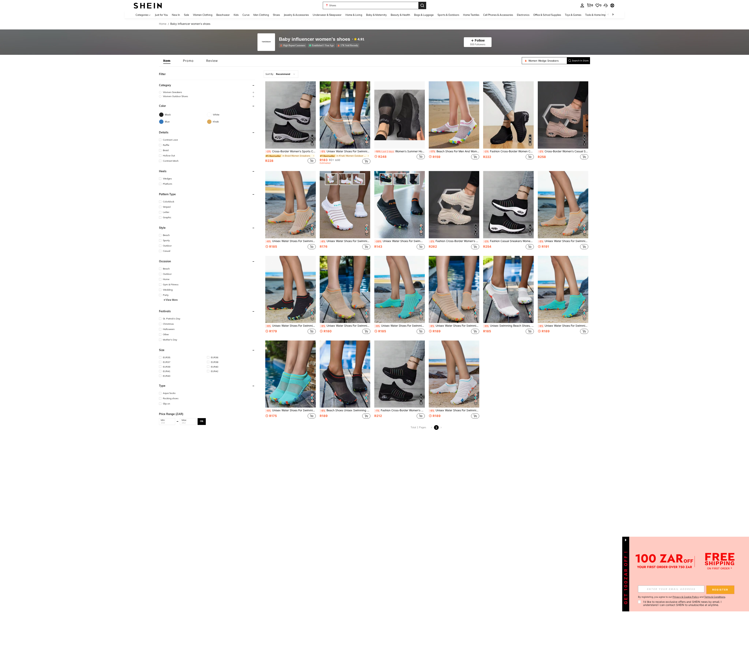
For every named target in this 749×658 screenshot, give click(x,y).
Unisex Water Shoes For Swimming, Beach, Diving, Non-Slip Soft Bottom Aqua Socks (345, 241)
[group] (207, 92)
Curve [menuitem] (245, 14)
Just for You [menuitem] (161, 14)
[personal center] (582, 5)
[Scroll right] (612, 15)
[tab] (166, 61)
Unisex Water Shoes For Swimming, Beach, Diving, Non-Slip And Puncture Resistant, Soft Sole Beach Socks (400, 241)
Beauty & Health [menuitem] (400, 14)
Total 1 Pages (418, 427)
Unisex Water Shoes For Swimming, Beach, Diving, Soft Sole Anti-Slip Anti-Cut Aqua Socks (345, 151)
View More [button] (172, 299)
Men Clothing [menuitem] (261, 14)
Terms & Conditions (714, 596)
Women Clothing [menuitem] (202, 14)
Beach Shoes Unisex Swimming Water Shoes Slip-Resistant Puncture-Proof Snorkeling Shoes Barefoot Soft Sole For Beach (345, 410)
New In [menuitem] (176, 14)
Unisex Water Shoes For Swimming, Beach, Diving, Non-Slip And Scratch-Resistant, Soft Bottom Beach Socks (291, 241)
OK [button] (201, 421)
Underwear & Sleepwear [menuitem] (327, 14)
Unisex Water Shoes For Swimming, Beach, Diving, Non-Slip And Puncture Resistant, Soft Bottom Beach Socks (291, 410)
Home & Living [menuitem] (353, 14)
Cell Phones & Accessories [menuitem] (498, 14)
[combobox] (281, 74)
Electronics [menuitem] (523, 14)
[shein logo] (148, 5)
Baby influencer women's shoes (314, 39)
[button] (605, 5)
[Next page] (441, 427)
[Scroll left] (608, 15)
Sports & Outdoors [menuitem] (448, 14)
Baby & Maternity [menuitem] (376, 14)
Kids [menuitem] (236, 14)
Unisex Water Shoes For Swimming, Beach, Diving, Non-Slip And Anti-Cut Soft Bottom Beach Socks (345, 325)
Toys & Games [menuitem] (573, 14)
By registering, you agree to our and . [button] (682, 597)
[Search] (422, 5)
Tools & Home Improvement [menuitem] (601, 14)
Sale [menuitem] (186, 14)
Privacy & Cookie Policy (686, 596)
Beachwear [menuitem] (223, 14)
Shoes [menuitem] (276, 14)
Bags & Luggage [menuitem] (424, 14)
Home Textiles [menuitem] (471, 14)
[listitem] (293, 45)
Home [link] (162, 23)
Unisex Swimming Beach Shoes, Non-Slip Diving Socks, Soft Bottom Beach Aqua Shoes (509, 325)
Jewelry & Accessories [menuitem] (296, 14)
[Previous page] (431, 427)
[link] (590, 5)
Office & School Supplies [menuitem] (547, 14)
